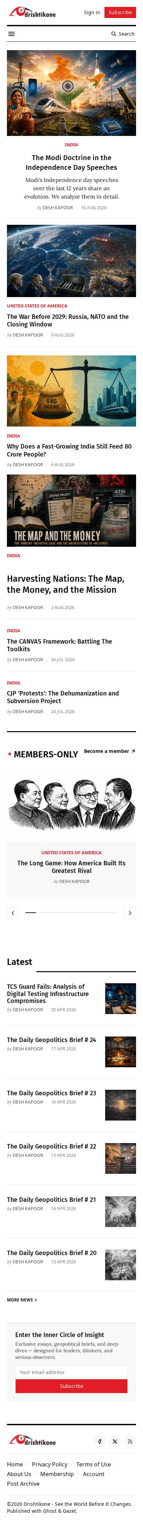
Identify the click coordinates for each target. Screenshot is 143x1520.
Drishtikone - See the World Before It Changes (77, 1504)
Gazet (69, 1511)
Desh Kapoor (58, 207)
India (71, 144)
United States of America (37, 306)
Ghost (50, 1511)
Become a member (106, 751)
